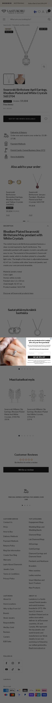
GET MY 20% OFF (39, 357)
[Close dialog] (51, 338)
